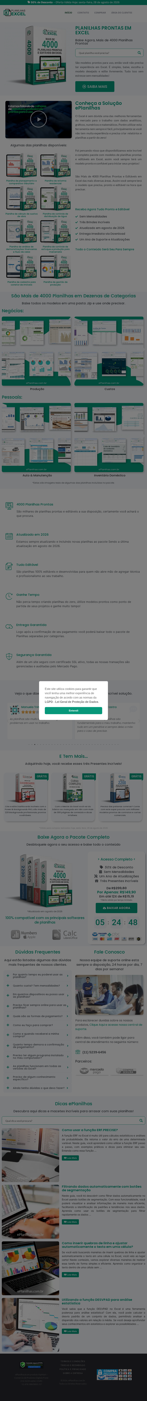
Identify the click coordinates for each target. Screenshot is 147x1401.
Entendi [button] (73, 710)
